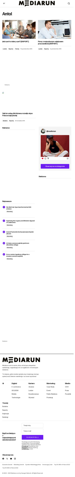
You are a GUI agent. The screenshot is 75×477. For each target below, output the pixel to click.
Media (67, 383)
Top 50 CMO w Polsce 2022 (62, 464)
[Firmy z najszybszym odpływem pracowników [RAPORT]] (54, 29)
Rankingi (5, 417)
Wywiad (31, 397)
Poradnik (68, 394)
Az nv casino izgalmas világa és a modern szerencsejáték (17, 255)
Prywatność (25, 446)
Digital (14, 383)
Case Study (50, 387)
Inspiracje (5, 414)
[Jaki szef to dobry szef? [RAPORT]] (19, 29)
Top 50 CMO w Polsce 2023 (10, 468)
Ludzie (5, 49)
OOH (66, 387)
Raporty (11, 49)
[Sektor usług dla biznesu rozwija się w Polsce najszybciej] (19, 101)
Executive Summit (7, 464)
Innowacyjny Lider (47, 464)
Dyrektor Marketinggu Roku (33, 464)
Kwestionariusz (34, 394)
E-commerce (16, 387)
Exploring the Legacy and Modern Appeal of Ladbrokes (20, 221)
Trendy (17, 49)
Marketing (9, 211)
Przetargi (50, 397)
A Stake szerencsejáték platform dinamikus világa (17, 244)
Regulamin (25, 447)
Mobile (14, 394)
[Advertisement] (37, 70)
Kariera (31, 383)
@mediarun (51, 131)
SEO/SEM (15, 390)
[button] (4, 3)
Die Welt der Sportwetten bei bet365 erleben (18, 208)
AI (3, 383)
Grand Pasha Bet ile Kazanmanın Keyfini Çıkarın (20, 232)
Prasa (67, 390)
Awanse (31, 387)
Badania (5, 120)
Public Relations (52, 394)
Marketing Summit (19, 464)
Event (48, 390)
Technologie (16, 397)
